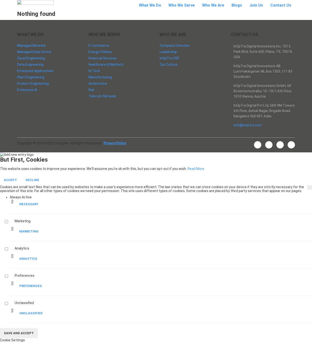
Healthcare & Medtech (106, 64)
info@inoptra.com (248, 125)
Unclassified (31, 313)
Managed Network (31, 45)
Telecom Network (102, 96)
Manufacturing (100, 77)
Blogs (237, 5)
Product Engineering (33, 83)
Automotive (97, 83)
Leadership (168, 52)
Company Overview (175, 45)
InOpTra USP (169, 58)
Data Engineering (30, 64)
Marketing (29, 231)
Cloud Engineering (31, 58)
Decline (32, 180)
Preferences (30, 286)
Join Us (256, 5)
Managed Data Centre (34, 52)
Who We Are (213, 5)
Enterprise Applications (35, 71)
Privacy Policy (115, 143)
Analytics (28, 258)
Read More (195, 169)
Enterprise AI (27, 90)
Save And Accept (19, 333)
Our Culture (168, 64)
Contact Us (280, 5)
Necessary (28, 204)
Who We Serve (181, 5)
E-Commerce (98, 45)
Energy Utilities (100, 52)
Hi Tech (94, 71)
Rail (91, 90)
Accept (10, 180)
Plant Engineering (30, 77)
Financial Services (102, 58)
